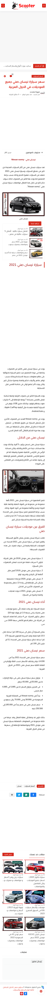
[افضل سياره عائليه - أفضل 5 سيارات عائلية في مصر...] (36, 231)
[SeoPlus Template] (42, 987)
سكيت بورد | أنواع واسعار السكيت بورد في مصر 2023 (17, 66)
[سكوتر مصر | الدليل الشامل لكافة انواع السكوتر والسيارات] (23, 5)
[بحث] (3, 5)
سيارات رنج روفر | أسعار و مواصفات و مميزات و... (13, 878)
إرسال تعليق (36, 961)
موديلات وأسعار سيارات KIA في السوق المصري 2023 (35, 910)
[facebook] (25, 993)
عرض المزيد (8, 854)
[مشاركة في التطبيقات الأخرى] (12, 795)
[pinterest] (21, 993)
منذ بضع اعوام (22, 228)
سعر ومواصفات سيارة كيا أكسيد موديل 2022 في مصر (15, 254)
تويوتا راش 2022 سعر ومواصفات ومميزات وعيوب (17, 243)
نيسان (19, 786)
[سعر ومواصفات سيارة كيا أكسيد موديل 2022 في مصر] (36, 253)
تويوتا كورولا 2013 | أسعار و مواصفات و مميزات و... (15, 910)
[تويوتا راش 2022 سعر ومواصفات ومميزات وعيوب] (36, 242)
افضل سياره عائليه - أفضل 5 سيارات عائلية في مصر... (16, 232)
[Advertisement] (23, 36)
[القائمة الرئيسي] (44, 5)
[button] (33, 795)
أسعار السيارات (38, 76)
